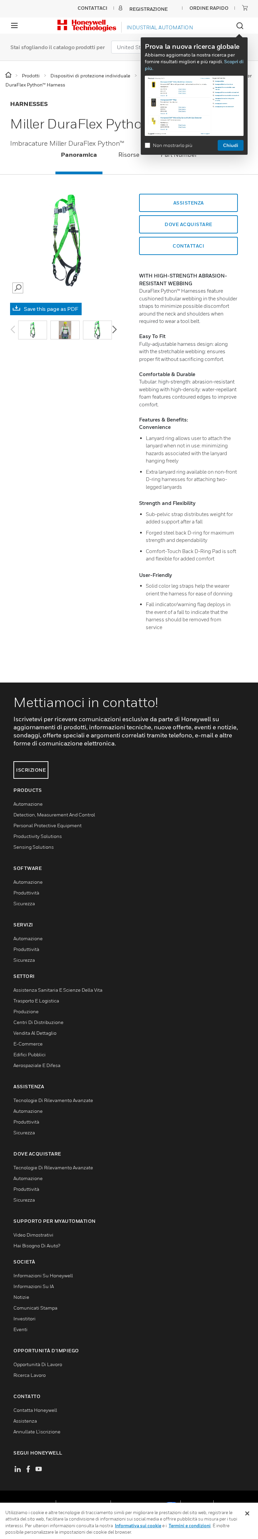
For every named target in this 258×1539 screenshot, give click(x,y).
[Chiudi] (247, 1513)
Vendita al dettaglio (34, 1033)
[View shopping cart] (245, 8)
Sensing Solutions (33, 847)
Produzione (26, 1011)
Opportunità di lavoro (37, 1364)
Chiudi (230, 145)
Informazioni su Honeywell (43, 1275)
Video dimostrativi (33, 1235)
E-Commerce (28, 1044)
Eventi (20, 1329)
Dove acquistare (188, 224)
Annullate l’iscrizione (36, 1431)
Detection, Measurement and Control (54, 814)
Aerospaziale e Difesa (36, 1065)
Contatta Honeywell (35, 1410)
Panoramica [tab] (79, 154)
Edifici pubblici (29, 1054)
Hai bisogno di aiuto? (36, 1245)
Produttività (26, 892)
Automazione (28, 804)
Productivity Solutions (37, 836)
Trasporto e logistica (36, 1000)
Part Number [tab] (179, 154)
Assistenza (188, 203)
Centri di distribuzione (38, 1022)
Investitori (24, 1318)
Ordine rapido (208, 8)
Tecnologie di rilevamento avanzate (53, 1100)
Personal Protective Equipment (47, 825)
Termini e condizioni (190, 1525)
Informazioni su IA (33, 1286)
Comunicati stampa (35, 1308)
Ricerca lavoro (29, 1375)
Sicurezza (24, 903)
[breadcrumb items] (8, 75)
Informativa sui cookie (138, 1525)
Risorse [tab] (128, 154)
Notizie (21, 1297)
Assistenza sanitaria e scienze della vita (57, 990)
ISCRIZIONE (31, 770)
